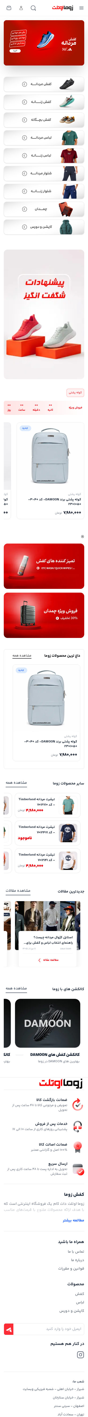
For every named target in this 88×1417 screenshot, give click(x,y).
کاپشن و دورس (71, 1311)
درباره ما (77, 1260)
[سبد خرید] (9, 8)
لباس (80, 1302)
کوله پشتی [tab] (75, 392)
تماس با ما (76, 1252)
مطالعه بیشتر (73, 1221)
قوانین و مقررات (71, 1269)
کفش (79, 1294)
